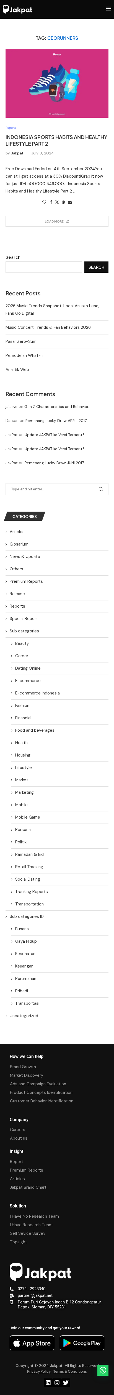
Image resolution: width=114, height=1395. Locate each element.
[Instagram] (57, 1382)
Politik (21, 842)
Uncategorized (24, 1016)
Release (17, 594)
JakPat (12, 434)
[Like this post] (44, 202)
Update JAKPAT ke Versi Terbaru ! (54, 434)
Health (21, 742)
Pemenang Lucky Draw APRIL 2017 (56, 420)
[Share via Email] (70, 202)
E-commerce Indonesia (37, 693)
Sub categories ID (27, 916)
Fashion (22, 705)
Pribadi (21, 991)
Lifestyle (23, 767)
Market (21, 780)
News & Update (25, 556)
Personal (23, 829)
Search (13, 257)
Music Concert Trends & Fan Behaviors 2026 (48, 327)
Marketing (24, 792)
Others (16, 569)
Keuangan (24, 966)
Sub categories (24, 631)
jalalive (11, 406)
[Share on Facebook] (51, 202)
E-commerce (28, 680)
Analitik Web (17, 369)
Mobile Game (27, 817)
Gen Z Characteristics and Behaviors (57, 406)
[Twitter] (65, 1382)
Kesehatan (25, 953)
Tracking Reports (31, 891)
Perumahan (25, 978)
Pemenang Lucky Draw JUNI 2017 (54, 462)
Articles (17, 532)
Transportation (29, 904)
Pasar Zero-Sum (21, 341)
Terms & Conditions (70, 1371)
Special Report (24, 618)
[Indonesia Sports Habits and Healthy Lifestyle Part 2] (57, 83)
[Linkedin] (48, 1382)
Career (21, 656)
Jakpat (17, 153)
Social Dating (27, 879)
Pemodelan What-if (24, 355)
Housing (22, 755)
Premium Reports (26, 581)
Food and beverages (35, 730)
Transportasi (27, 1003)
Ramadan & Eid (29, 854)
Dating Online (28, 668)
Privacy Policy (39, 1371)
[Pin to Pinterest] (63, 202)
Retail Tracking (29, 867)
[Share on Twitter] (57, 202)
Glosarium (19, 544)
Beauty (22, 643)
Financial (23, 718)
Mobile (21, 805)
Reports (17, 606)
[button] (102, 1370)
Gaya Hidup (26, 941)
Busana (22, 929)
